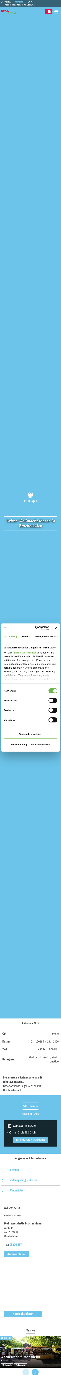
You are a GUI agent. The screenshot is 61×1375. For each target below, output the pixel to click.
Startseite (19, 2)
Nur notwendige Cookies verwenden (30, 744)
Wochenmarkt (7, 1365)
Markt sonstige (20, 1365)
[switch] (52, 700)
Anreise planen (16, 1254)
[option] (30, 1114)
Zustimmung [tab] (11, 636)
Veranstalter (17, 1190)
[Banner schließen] (56, 628)
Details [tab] (26, 636)
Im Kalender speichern (30, 1140)
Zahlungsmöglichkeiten (23, 1180)
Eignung (14, 1170)
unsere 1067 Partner (24, 652)
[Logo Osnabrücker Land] (11, 12)
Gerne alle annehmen (30, 734)
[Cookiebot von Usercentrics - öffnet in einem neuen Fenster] (36, 628)
